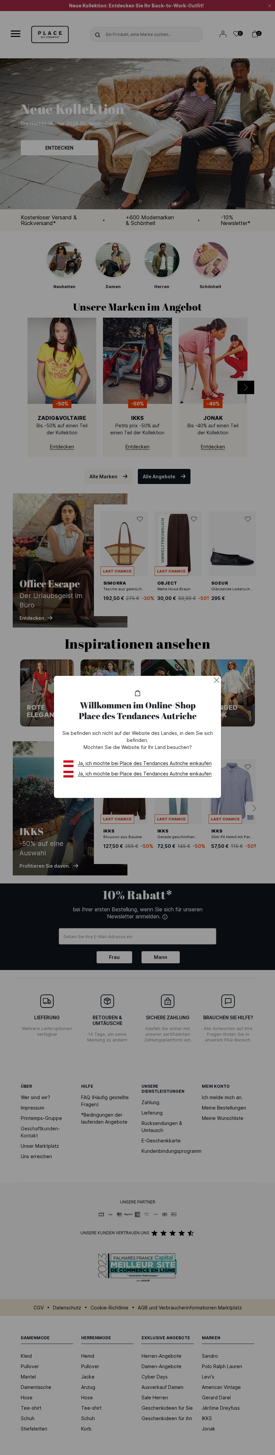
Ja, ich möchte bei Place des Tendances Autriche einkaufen (145, 763)
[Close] (216, 680)
